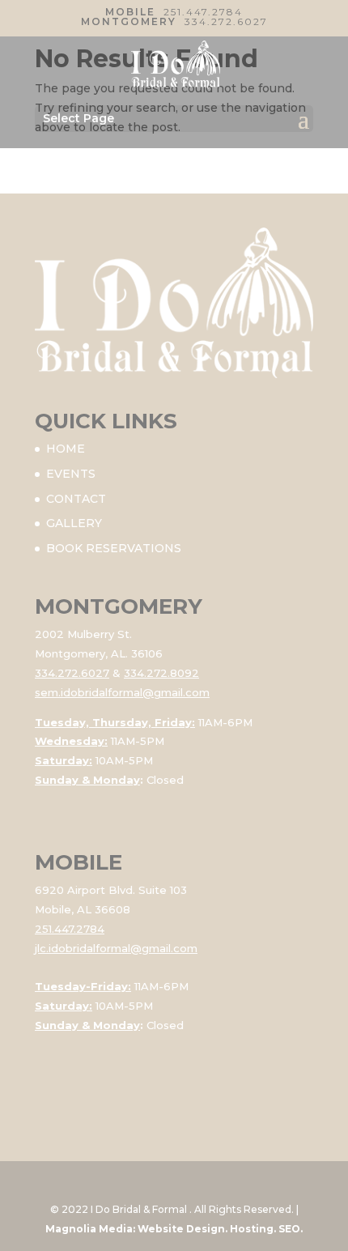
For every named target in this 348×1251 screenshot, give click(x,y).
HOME (65, 448)
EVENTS (70, 473)
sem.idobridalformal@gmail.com (122, 692)
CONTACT (76, 498)
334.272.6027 (226, 21)
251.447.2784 (203, 12)
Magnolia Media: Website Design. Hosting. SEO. (174, 1229)
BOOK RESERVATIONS (113, 548)
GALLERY (74, 523)
